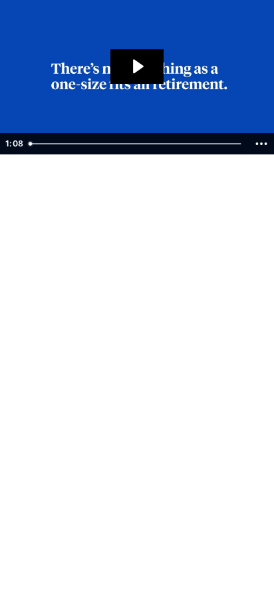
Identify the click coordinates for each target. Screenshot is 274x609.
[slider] (137, 143)
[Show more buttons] (261, 143)
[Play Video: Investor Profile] (137, 66)
